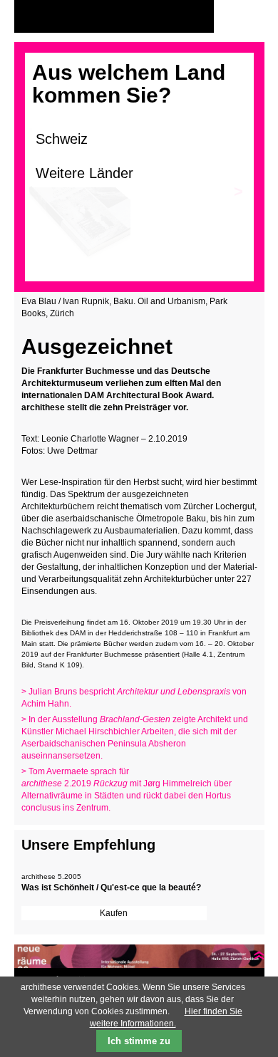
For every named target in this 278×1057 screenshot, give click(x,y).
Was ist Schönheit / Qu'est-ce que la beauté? (111, 887)
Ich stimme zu (139, 1041)
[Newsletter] (250, 17)
